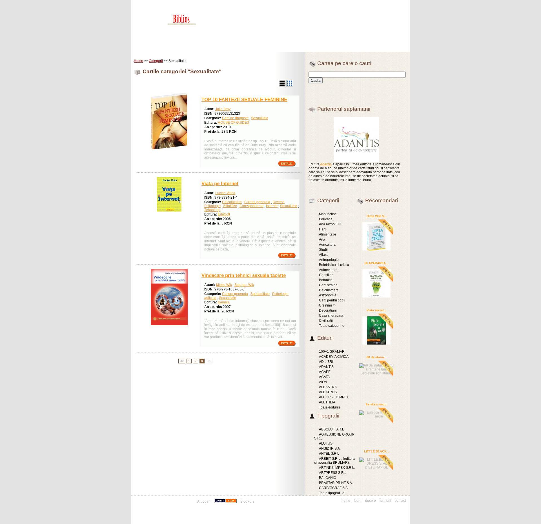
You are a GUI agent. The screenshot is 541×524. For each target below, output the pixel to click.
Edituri (179, 48)
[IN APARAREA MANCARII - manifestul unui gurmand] (376, 283)
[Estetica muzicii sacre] (376, 414)
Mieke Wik (224, 285)
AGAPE (325, 372)
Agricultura (327, 245)
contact (400, 501)
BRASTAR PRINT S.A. (336, 483)
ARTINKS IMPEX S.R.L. (337, 468)
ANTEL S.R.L (329, 454)
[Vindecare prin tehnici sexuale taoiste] (169, 324)
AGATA (324, 377)
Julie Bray (222, 109)
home (346, 501)
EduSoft (224, 214)
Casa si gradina (331, 315)
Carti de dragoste (235, 118)
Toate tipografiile (331, 493)
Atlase (324, 255)
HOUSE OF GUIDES (233, 123)
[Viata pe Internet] (169, 210)
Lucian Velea (225, 193)
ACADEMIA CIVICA (334, 357)
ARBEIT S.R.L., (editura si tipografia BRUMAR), (334, 461)
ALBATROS (328, 392)
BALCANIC (327, 478)
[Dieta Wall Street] (376, 236)
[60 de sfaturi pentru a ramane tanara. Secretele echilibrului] (376, 369)
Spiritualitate (260, 294)
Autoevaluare (329, 270)
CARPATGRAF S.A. (334, 488)
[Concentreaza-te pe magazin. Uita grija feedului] (226, 501)
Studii (323, 250)
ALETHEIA (327, 402)
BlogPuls (247, 501)
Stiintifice (230, 206)
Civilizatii (326, 321)
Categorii (156, 61)
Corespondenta (251, 206)
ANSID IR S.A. (330, 448)
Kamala (224, 302)
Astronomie (327, 295)
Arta (322, 239)
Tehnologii (212, 210)
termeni (385, 501)
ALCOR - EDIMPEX (334, 397)
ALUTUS (325, 443)
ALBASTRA (328, 387)
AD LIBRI (326, 362)
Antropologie (329, 260)
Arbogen (203, 501)
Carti (162, 48)
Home (145, 48)
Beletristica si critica (334, 265)
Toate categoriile (331, 326)
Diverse (279, 202)
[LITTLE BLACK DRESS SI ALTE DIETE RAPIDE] (376, 463)
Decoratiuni (328, 310)
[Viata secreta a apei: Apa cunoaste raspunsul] (376, 330)
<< (181, 361)
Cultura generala (257, 202)
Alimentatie (327, 234)
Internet (272, 206)
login (358, 501)
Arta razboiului (330, 224)
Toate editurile (330, 407)
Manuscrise (328, 214)
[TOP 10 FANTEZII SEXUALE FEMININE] (169, 148)
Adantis (326, 164)
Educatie (325, 219)
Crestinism (327, 305)
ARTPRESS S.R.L (333, 473)
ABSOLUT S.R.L (331, 429)
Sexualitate (259, 118)
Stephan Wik (244, 285)
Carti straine (328, 285)
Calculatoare (232, 202)
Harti (322, 229)
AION (323, 382)
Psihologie (212, 206)
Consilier (326, 275)
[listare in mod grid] (289, 85)
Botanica (325, 280)
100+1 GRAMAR (332, 352)
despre (370, 501)
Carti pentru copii (332, 300)
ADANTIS (326, 367)
